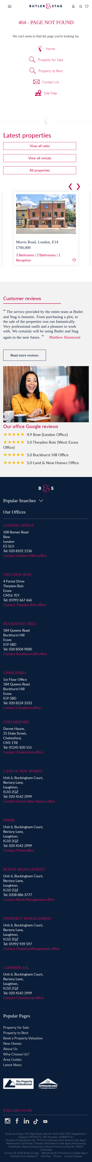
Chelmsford (16, 722)
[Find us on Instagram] (7, 1122)
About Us (10, 1048)
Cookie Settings (73, 1156)
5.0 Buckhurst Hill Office (48, 454)
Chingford (14, 673)
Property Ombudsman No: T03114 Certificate (32, 1140)
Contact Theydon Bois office (24, 604)
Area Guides (12, 1059)
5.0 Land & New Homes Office (53, 462)
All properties (40, 170)
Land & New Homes (22, 771)
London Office (18, 525)
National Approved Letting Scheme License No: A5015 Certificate (52, 1148)
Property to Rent (51, 71)
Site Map (50, 93)
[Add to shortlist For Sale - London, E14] (74, 260)
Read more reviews (24, 355)
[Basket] (87, 6)
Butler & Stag (31, 1153)
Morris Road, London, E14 (37, 242)
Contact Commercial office (23, 997)
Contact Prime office (18, 850)
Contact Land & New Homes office (29, 801)
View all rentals (39, 158)
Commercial (16, 967)
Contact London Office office (25, 555)
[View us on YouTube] (45, 1123)
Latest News (12, 1064)
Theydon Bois (17, 574)
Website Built (48, 1153)
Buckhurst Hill (19, 624)
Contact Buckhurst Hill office (25, 653)
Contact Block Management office (28, 899)
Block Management (24, 869)
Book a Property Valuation (23, 1038)
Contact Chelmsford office (23, 752)
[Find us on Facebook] (17, 1122)
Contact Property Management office (31, 948)
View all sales (40, 146)
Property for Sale (50, 59)
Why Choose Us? (16, 1054)
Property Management (27, 918)
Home (50, 48)
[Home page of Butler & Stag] (46, 6)
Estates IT (32, 1156)
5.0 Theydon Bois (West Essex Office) (40, 444)
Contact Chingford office (22, 707)
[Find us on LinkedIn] (26, 1122)
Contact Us (50, 82)
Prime (9, 820)
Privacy (57, 1156)
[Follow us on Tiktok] (35, 1123)
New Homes (12, 1043)
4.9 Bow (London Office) (47, 434)
